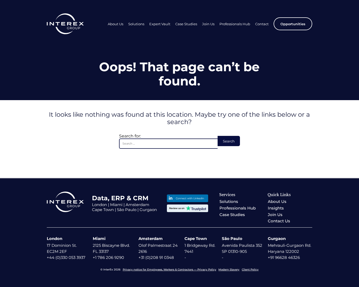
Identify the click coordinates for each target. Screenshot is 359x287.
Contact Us (279, 220)
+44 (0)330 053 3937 (66, 257)
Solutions (136, 24)
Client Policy (250, 269)
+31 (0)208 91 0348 (156, 257)
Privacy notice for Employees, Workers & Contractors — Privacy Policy (169, 269)
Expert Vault (159, 24)
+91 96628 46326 (284, 257)
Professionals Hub (234, 24)
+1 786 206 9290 (108, 257)
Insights (276, 208)
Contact (262, 24)
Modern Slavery (228, 269)
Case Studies (186, 24)
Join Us (208, 24)
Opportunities (292, 24)
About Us (115, 24)
